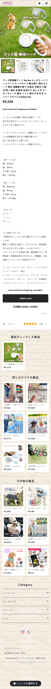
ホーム (5, 618)
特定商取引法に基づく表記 (14, 653)
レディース (7, 610)
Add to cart (25, 298)
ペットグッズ (8, 593)
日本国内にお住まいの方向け (25, 306)
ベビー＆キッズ (9, 601)
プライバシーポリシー (13, 648)
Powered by (22, 663)
